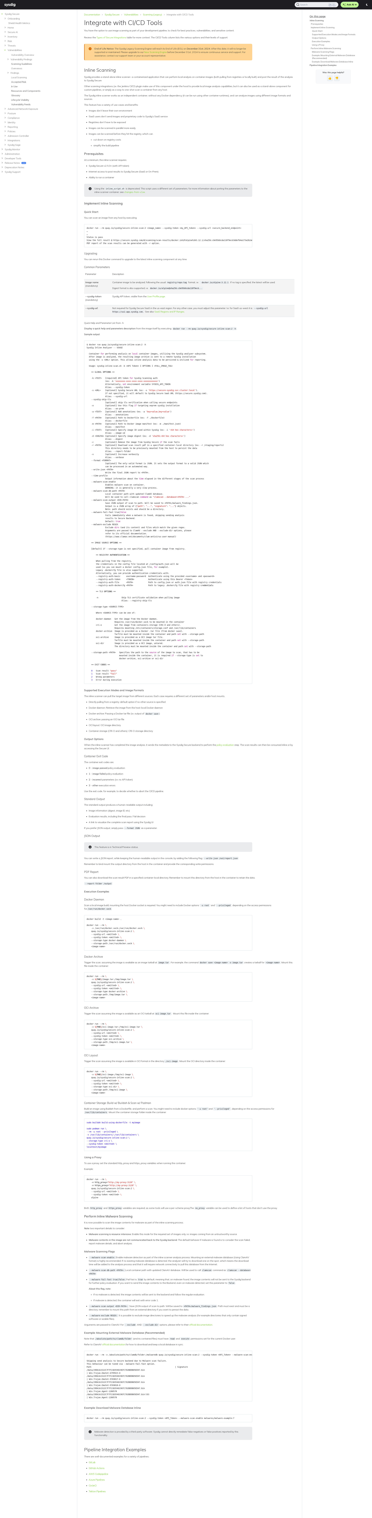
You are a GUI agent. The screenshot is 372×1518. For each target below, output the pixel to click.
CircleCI (92, 1485)
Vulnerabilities (131, 14)
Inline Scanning (317, 20)
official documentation (200, 1324)
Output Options (319, 38)
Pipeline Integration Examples (323, 65)
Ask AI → (351, 4)
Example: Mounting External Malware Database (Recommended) (333, 56)
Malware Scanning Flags (323, 52)
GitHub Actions (96, 1468)
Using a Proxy (318, 45)
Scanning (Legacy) (152, 14)
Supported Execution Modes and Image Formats (334, 34)
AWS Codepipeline (98, 1473)
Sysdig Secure (112, 14)
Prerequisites (317, 24)
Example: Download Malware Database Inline (332, 62)
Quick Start (317, 31)
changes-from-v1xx (134, 192)
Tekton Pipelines (97, 1491)
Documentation (92, 14)
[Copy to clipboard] (248, 227)
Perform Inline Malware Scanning (326, 48)
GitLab (92, 1462)
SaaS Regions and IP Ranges (169, 311)
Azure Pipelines (97, 1479)
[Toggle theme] (367, 4)
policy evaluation (225, 744)
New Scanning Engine (155, 52)
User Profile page (156, 296)
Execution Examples (321, 41)
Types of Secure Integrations (111, 37)
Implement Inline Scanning (323, 27)
